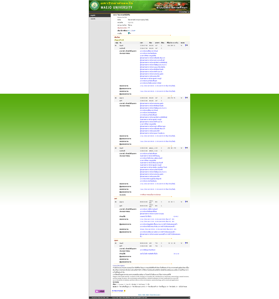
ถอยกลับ (93, 19)
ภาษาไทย (184, 12)
